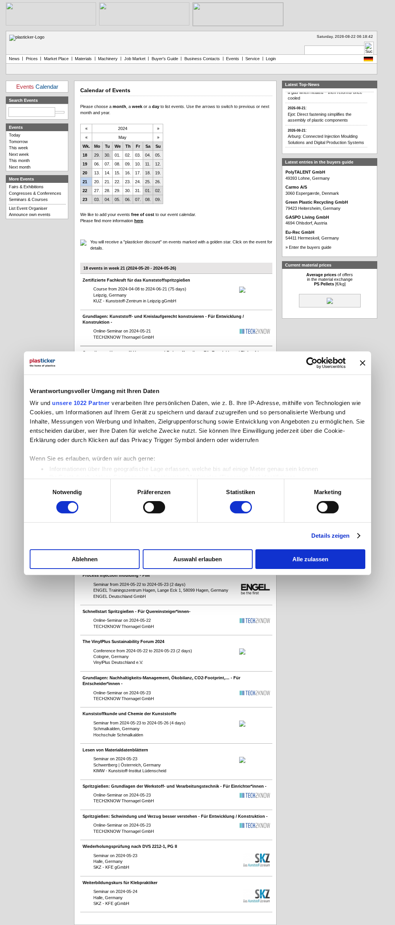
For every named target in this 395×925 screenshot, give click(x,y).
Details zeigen (330, 535)
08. (117, 164)
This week (18, 147)
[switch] (154, 507)
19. (158, 172)
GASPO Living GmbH (307, 217)
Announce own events (30, 214)
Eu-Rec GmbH (299, 232)
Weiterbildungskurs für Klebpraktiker (120, 882)
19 (85, 164)
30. (107, 155)
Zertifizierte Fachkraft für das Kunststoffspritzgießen (136, 280)
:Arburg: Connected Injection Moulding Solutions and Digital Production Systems (326, 132)
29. (97, 155)
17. (138, 172)
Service (252, 58)
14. (107, 172)
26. (158, 181)
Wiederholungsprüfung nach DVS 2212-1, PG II (130, 846)
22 (85, 190)
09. (128, 164)
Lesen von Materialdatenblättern (115, 750)
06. (97, 164)
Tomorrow (18, 141)
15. (117, 172)
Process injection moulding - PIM (116, 575)
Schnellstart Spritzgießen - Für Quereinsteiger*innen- (137, 611)
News (14, 58)
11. (147, 164)
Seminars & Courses (28, 199)
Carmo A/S (296, 187)
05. (158, 155)
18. (148, 172)
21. (107, 181)
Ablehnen (85, 559)
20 (85, 172)
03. (138, 155)
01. (117, 155)
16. (128, 172)
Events (232, 58)
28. (107, 190)
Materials (83, 58)
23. (128, 181)
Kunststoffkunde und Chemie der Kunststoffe (129, 713)
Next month (19, 167)
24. (138, 181)
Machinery (108, 58)
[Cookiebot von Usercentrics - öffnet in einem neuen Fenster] (312, 362)
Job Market (134, 58)
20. (97, 181)
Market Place (56, 58)
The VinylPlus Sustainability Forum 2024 (123, 641)
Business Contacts (202, 58)
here (138, 220)
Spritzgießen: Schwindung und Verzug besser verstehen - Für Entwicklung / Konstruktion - (175, 816)
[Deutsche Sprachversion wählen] (368, 59)
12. (158, 164)
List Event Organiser (28, 208)
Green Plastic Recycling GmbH (316, 202)
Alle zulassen (310, 559)
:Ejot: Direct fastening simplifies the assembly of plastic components (319, 110)
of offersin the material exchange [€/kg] (329, 279)
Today (14, 135)
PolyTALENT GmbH (305, 172)
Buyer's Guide (165, 58)
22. (117, 181)
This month (19, 160)
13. (97, 172)
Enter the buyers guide (310, 247)
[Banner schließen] (362, 362)
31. (138, 190)
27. (97, 190)
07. (107, 164)
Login (271, 58)
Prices (32, 58)
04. (148, 155)
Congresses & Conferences (35, 193)
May (122, 137)
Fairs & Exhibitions (26, 186)
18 (85, 155)
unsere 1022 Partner (81, 403)
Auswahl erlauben (197, 559)
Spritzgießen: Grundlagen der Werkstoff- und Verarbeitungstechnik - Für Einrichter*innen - (175, 786)
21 (85, 181)
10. (138, 164)
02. (128, 155)
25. (148, 181)
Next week (19, 154)
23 (85, 199)
